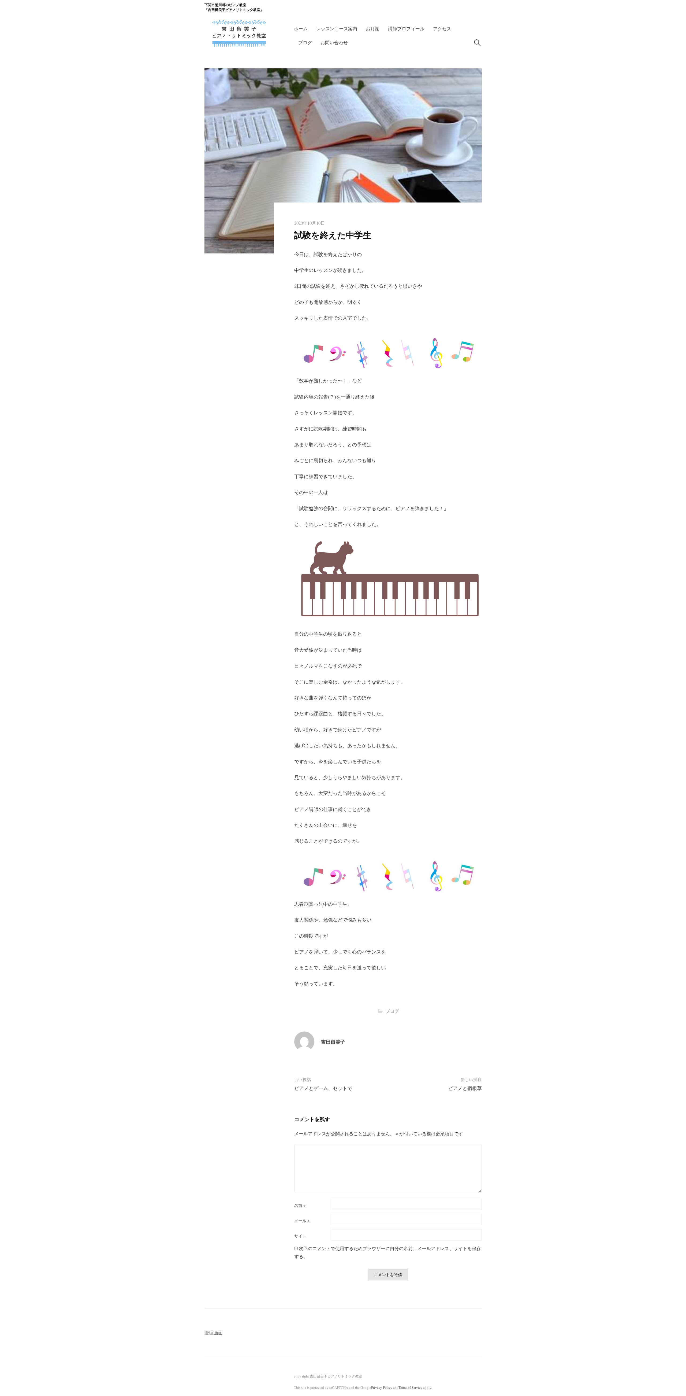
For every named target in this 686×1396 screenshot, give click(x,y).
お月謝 (372, 28)
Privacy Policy (381, 1387)
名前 (299, 1205)
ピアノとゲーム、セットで (323, 1088)
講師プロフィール (406, 28)
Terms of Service (410, 1387)
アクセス (442, 28)
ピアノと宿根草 (465, 1088)
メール (302, 1221)
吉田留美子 (333, 1041)
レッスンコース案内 (336, 28)
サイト (300, 1236)
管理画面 (213, 1332)
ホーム (301, 28)
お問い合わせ (334, 42)
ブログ (305, 42)
